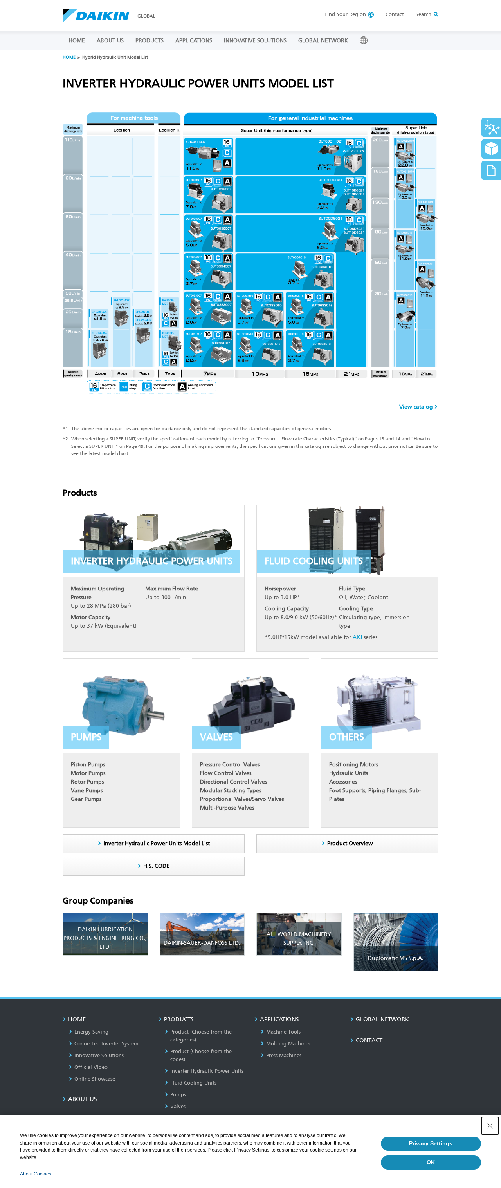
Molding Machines (288, 1044)
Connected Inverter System (106, 1044)
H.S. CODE (156, 866)
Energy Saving (91, 1032)
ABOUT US (110, 40)
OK (431, 1162)
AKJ (357, 637)
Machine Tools (283, 1032)
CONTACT (369, 1040)
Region (345, 14)
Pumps (178, 1094)
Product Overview (350, 843)
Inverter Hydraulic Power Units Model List (156, 843)
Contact (395, 14)
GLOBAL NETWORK (323, 40)
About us (82, 1099)
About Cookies (35, 1174)
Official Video (91, 1067)
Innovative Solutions (99, 1055)
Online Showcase (94, 1079)
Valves (178, 1106)
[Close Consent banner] (490, 1125)
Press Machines (283, 1055)
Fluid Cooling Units (193, 1083)
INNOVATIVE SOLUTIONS (255, 40)
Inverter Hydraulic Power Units (206, 1071)
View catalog (416, 407)
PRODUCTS (149, 40)
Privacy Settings (430, 1143)
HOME (76, 40)
